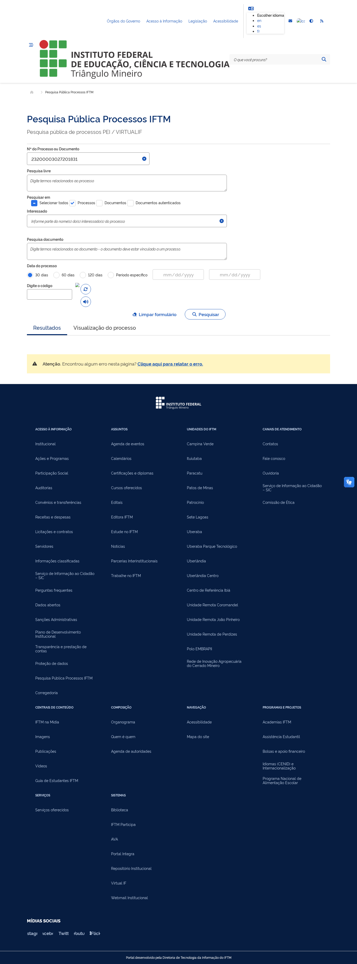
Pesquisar (209, 314)
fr (258, 30)
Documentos (115, 202)
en (259, 20)
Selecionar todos (53, 202)
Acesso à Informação (164, 20)
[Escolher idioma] (251, 8)
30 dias (41, 274)
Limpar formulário (157, 314)
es (259, 25)
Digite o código (39, 285)
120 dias (95, 274)
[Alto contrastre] (311, 21)
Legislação (197, 20)
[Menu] (31, 45)
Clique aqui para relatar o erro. (170, 364)
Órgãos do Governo (123, 20)
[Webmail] (290, 21)
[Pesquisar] (324, 59)
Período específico (131, 274)
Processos (86, 202)
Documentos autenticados (158, 202)
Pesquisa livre (39, 170)
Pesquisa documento (45, 239)
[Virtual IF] (301, 21)
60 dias (68, 274)
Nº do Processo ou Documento (53, 148)
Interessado (37, 210)
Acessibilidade (225, 20)
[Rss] (322, 21)
